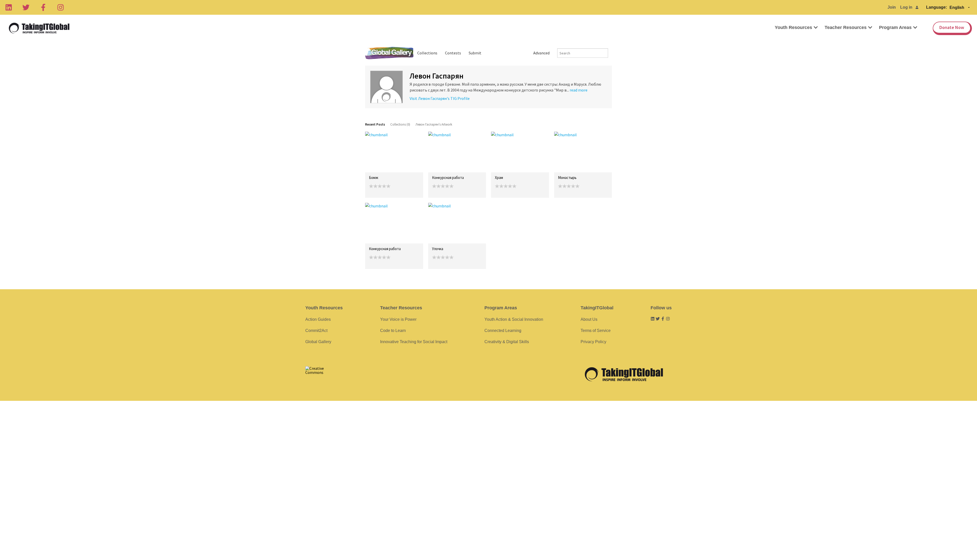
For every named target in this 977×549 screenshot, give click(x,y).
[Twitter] (26, 7)
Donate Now (951, 27)
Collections (427, 52)
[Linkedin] (8, 7)
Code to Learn (393, 330)
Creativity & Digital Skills (506, 342)
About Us (589, 319)
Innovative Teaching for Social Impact (413, 342)
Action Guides (318, 319)
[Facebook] (43, 7)
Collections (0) (400, 124)
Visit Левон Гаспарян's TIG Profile (440, 98)
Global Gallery (389, 53)
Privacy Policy (593, 342)
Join (891, 7)
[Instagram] (60, 7)
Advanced (541, 52)
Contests (453, 52)
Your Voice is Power (398, 319)
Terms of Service (596, 330)
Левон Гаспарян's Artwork (433, 124)
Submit (475, 52)
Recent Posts (375, 124)
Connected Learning (502, 330)
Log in (906, 7)
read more (578, 90)
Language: (936, 7)
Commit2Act (316, 330)
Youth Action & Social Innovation (513, 319)
